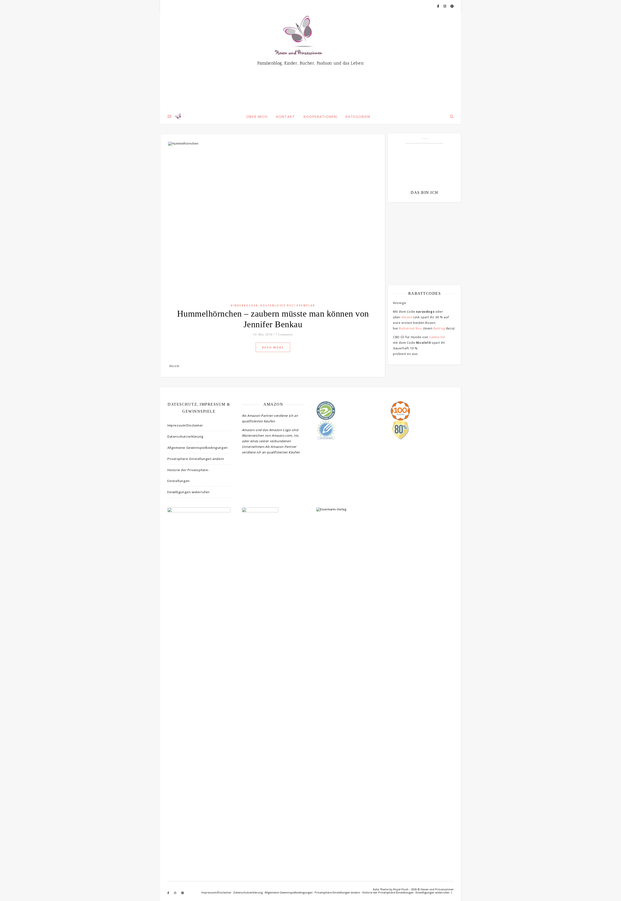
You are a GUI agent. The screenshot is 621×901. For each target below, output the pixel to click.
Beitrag (439, 328)
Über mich (257, 116)
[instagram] (445, 6)
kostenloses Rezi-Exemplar (287, 305)
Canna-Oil (437, 337)
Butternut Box (410, 328)
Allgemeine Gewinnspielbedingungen (197, 447)
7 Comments (284, 334)
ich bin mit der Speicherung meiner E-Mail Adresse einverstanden (422, 234)
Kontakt (285, 116)
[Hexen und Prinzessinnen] (310, 60)
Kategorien (357, 116)
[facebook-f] (438, 6)
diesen (407, 317)
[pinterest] (452, 6)
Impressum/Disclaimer (185, 425)
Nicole (174, 366)
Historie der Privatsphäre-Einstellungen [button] (188, 475)
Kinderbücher (244, 305)
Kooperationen (320, 116)
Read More (273, 347)
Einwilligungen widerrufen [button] (188, 492)
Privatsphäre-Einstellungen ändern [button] (195, 459)
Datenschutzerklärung (185, 436)
